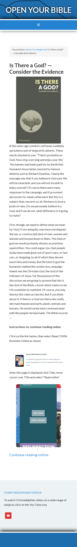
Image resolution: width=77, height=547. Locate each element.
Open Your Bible (38, 9)
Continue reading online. (29, 455)
